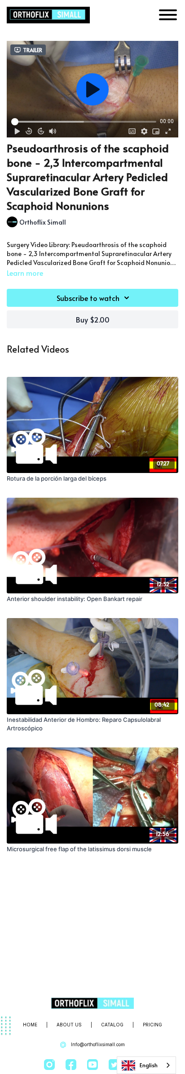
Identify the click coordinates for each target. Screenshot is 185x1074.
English (149, 1065)
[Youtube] (92, 1064)
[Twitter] (114, 1064)
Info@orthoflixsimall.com (97, 1044)
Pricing (152, 1024)
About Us (69, 1024)
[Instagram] (49, 1064)
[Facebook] (71, 1064)
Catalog (112, 1024)
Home (30, 1024)
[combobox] (146, 1065)
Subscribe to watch (88, 298)
